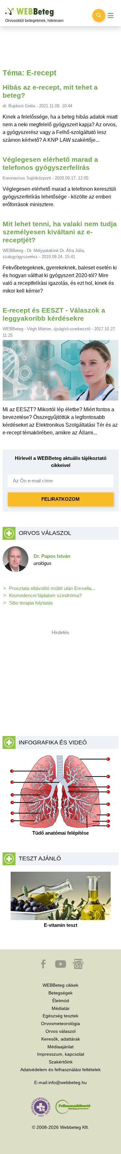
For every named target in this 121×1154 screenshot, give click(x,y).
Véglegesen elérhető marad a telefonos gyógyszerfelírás (50, 163)
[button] (44, 967)
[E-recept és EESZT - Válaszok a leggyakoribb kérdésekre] (60, 373)
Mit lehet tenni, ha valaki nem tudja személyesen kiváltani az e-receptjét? (60, 232)
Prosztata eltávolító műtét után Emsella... (52, 588)
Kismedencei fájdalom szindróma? (45, 595)
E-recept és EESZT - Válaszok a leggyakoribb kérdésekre (54, 314)
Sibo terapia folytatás (31, 603)
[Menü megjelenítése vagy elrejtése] (110, 15)
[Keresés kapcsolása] (98, 15)
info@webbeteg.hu (67, 1082)
